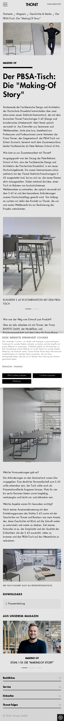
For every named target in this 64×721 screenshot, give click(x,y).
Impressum (18, 366)
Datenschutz (7, 366)
